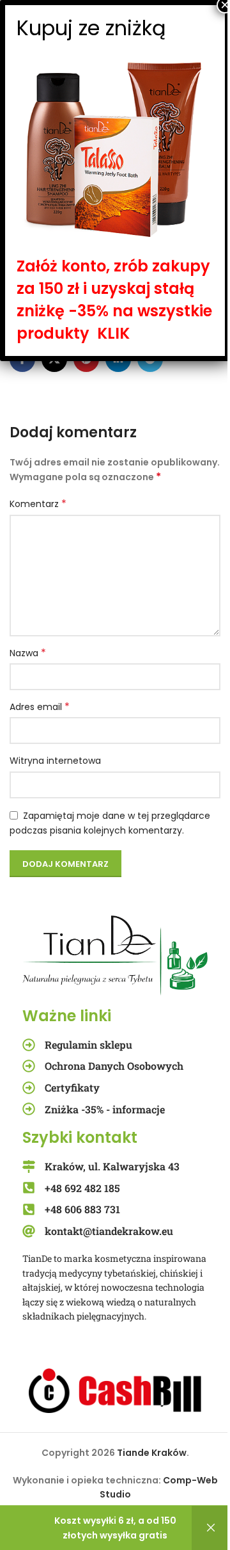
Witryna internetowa (55, 760)
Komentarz (38, 504)
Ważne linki (66, 1015)
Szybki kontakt (79, 1137)
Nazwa (28, 653)
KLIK (113, 333)
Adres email (40, 707)
